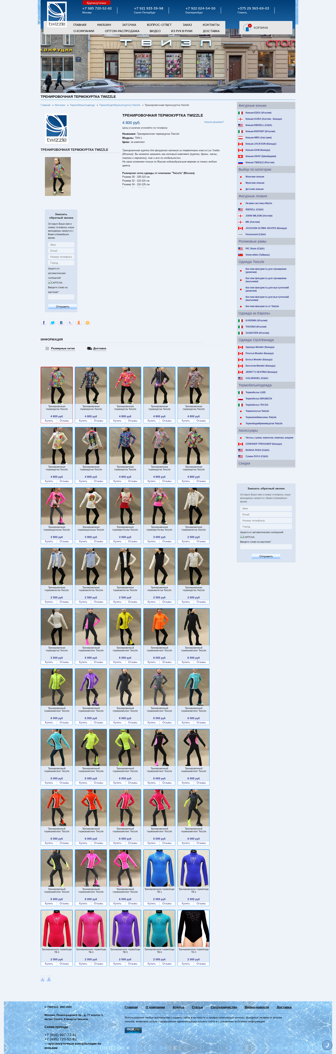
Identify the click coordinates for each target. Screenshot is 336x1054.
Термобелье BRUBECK (259, 398)
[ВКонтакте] (61, 322)
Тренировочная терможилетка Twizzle (193, 528)
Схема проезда (56, 1027)
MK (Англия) (253, 222)
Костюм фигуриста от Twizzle (262, 306)
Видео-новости (257, 1007)
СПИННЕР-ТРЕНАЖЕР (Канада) (264, 444)
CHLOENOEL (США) (257, 378)
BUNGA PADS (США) (257, 450)
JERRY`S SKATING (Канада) (261, 372)
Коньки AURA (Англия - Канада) (264, 119)
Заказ (187, 25)
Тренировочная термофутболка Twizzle (125, 528)
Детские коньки (254, 189)
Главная (79, 25)
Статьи (197, 1007)
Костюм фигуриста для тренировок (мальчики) (266, 280)
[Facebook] (44, 322)
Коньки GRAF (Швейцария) (261, 156)
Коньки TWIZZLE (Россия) (260, 162)
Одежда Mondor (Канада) (260, 347)
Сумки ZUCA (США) (257, 456)
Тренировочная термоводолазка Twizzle (56, 528)
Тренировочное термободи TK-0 (194, 951)
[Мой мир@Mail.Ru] (87, 322)
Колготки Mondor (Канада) (260, 365)
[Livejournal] (70, 322)
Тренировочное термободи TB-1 (159, 890)
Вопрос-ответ (159, 25)
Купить (49, 420)
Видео (155, 31)
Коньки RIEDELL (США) (259, 125)
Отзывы (64, 420)
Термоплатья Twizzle (257, 411)
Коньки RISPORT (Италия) (260, 131)
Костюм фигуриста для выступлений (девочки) (267, 289)
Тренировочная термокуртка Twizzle (57, 407)
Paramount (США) (256, 234)
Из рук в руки (181, 31)
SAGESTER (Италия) (257, 333)
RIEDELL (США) (254, 209)
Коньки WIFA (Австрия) (259, 137)
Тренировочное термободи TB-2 (194, 890)
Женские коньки (255, 176)
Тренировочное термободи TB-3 (57, 951)
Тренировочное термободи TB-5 (125, 951)
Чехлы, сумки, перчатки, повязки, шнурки (269, 437)
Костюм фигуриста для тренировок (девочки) (266, 270)
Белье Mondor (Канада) (259, 359)
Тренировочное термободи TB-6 (159, 951)
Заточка (129, 25)
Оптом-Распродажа (122, 31)
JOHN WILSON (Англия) (259, 215)
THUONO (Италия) (256, 326)
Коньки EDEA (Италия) (258, 112)
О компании (155, 1007)
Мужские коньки (255, 183)
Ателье (178, 1007)
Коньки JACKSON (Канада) (261, 143)
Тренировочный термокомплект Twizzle (91, 649)
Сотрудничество (224, 1007)
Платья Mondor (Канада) (260, 353)
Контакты (211, 25)
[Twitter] (52, 322)
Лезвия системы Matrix (259, 203)
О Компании (83, 31)
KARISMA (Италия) (256, 320)
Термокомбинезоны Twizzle (261, 417)
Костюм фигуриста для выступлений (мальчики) (267, 298)
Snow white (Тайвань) (258, 254)
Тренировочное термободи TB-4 (91, 951)
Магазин (104, 25)
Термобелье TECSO (257, 404)
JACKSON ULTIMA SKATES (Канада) (266, 228)
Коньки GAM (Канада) (258, 150)
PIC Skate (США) (255, 248)
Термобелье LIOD (256, 392)
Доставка (211, 31)
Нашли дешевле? (214, 122)
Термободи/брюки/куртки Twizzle (264, 423)
